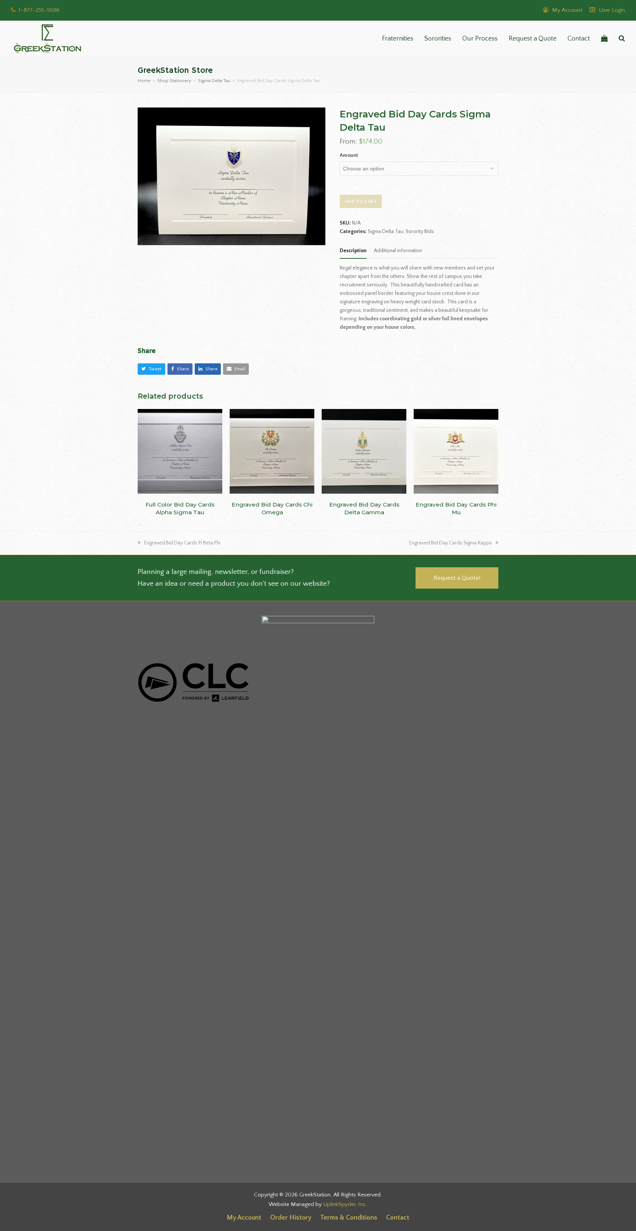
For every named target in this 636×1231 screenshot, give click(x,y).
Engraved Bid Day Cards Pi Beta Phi (182, 543)
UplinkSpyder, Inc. (345, 1204)
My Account (566, 10)
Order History (290, 1217)
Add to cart (361, 201)
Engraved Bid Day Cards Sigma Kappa (450, 543)
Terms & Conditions (348, 1217)
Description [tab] (353, 251)
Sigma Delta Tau (385, 231)
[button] (604, 39)
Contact (397, 1217)
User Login (612, 10)
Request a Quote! (457, 577)
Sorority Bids (420, 231)
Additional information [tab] (398, 251)
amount (349, 155)
